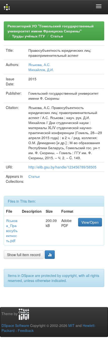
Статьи (56, 35)
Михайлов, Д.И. (41, 69)
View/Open (90, 222)
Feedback (26, 330)
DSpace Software (15, 325)
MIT (71, 325)
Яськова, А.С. (39, 64)
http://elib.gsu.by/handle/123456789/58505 (62, 166)
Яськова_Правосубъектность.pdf (12, 230)
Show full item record (23, 254)
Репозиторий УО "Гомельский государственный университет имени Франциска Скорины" (51, 28)
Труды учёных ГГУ (28, 35)
